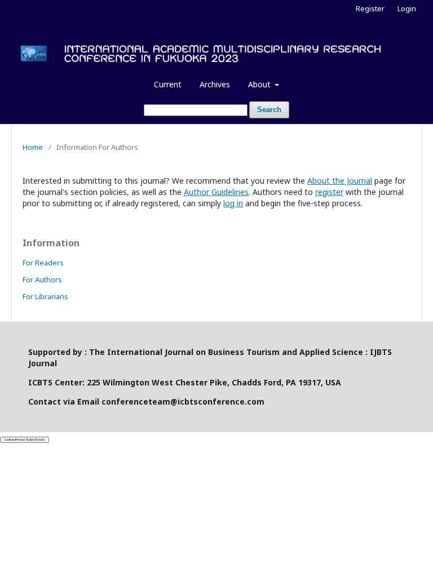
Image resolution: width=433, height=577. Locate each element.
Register (370, 8)
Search (269, 109)
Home (33, 147)
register (329, 192)
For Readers (43, 263)
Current (168, 84)
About (260, 84)
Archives (215, 84)
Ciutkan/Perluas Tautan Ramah (25, 439)
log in (233, 203)
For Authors (42, 279)
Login (406, 8)
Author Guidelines (216, 192)
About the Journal (339, 180)
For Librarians (45, 296)
